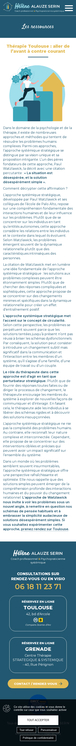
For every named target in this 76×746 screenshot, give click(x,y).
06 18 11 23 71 (38, 586)
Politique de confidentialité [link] (38, 737)
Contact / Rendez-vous (35, 684)
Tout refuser (26, 730)
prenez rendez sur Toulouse (44, 529)
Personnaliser (49, 730)
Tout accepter (38, 720)
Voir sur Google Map (38, 613)
